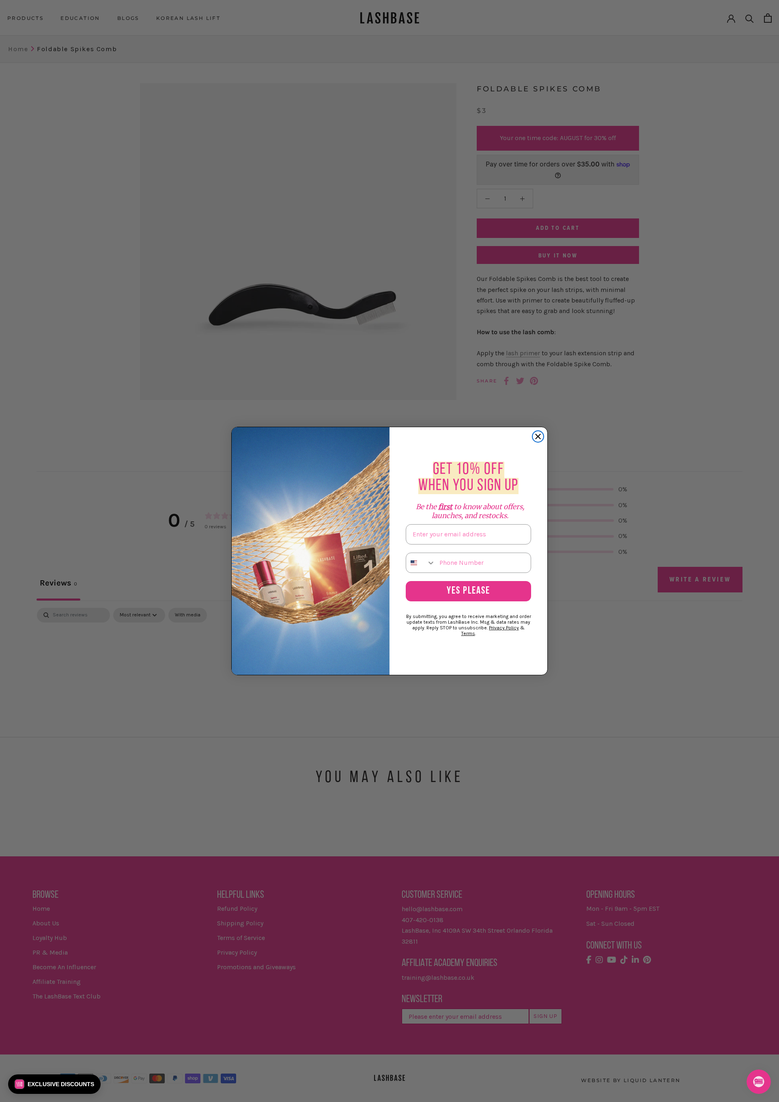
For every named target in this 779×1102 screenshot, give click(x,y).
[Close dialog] (538, 436)
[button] (54, 1084)
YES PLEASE (468, 591)
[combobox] (420, 563)
